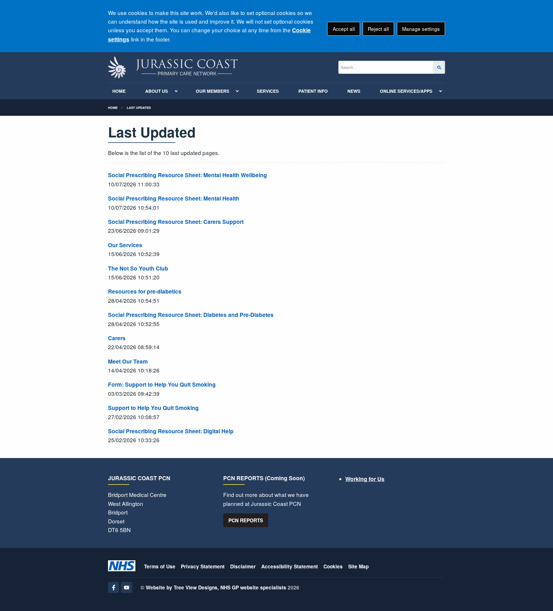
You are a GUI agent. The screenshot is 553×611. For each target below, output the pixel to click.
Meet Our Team (128, 361)
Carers (117, 338)
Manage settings (421, 28)
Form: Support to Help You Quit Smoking (162, 384)
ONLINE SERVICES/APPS (406, 91)
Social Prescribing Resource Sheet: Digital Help (171, 431)
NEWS (353, 91)
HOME (119, 91)
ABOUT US (156, 91)
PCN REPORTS (245, 520)
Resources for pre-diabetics (144, 291)
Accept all (344, 28)
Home (113, 107)
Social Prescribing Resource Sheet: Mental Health (173, 198)
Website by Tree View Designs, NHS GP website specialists (216, 587)
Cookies (333, 566)
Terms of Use (159, 566)
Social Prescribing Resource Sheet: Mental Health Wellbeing (187, 175)
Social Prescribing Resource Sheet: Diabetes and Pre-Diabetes (191, 315)
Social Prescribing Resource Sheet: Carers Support (176, 222)
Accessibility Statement (289, 566)
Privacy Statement (203, 566)
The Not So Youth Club (138, 268)
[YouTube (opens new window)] (126, 587)
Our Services (125, 245)
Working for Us (365, 479)
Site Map (358, 566)
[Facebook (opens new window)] (113, 587)
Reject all (378, 28)
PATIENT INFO (313, 91)
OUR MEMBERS (212, 91)
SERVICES (268, 91)
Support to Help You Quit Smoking (153, 408)
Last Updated (139, 107)
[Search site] (439, 67)
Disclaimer (243, 566)
